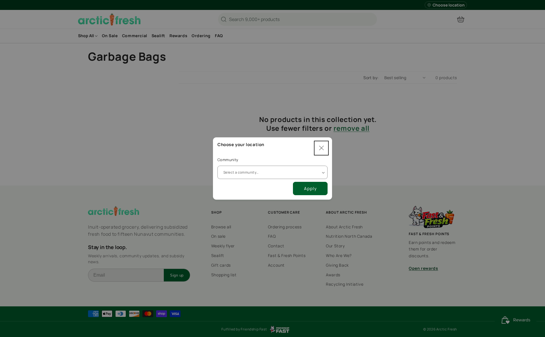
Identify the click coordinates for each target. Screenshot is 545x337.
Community (227, 159)
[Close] (321, 148)
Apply (310, 188)
